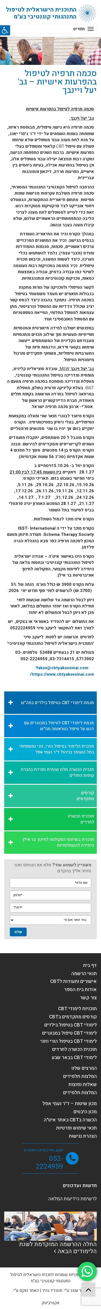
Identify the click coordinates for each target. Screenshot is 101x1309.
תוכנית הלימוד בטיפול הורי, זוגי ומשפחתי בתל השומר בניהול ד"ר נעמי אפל (56, 749)
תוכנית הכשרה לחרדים (81, 819)
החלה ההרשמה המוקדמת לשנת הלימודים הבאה (58, 1248)
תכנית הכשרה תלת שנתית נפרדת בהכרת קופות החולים (57, 772)
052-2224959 (49, 1162)
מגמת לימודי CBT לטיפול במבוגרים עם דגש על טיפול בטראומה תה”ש (59, 726)
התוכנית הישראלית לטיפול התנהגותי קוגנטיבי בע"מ (41, 13)
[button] (5, 30)
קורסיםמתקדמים (85, 796)
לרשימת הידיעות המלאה (72, 1198)
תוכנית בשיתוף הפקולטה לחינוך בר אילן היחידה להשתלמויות (58, 842)
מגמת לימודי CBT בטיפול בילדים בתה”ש (57, 703)
